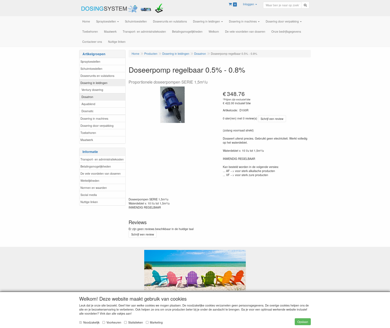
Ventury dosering (92, 90)
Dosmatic (87, 111)
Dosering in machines (94, 118)
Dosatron (87, 97)
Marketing (156, 322)
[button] (250, 4)
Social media (88, 195)
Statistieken (135, 322)
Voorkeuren (113, 322)
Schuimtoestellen (91, 69)
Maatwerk (86, 140)
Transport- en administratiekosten (102, 159)
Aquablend (88, 104)
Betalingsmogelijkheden (95, 166)
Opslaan (302, 322)
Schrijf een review (272, 119)
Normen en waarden (93, 188)
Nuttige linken (89, 202)
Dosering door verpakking (97, 126)
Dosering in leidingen (93, 83)
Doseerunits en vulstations (97, 76)
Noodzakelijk (91, 322)
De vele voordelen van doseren (100, 173)
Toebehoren (88, 133)
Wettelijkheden (89, 181)
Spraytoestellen (90, 61)
